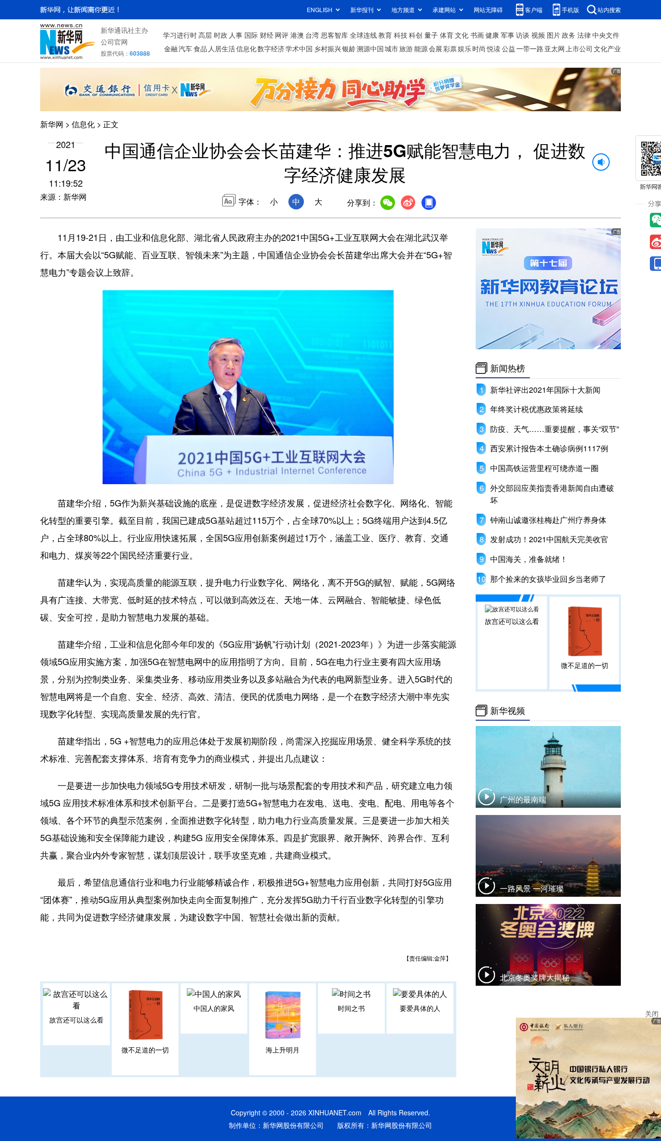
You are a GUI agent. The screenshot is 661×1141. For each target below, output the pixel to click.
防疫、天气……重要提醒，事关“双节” (554, 428)
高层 (205, 35)
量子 (431, 35)
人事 (235, 35)
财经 (266, 35)
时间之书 (351, 1008)
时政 (220, 35)
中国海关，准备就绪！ (529, 558)
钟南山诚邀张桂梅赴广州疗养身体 (548, 519)
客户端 (533, 9)
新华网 (51, 124)
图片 (553, 35)
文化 (461, 35)
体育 (446, 35)
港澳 (297, 35)
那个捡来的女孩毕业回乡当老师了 (548, 578)
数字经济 (271, 48)
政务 (568, 35)
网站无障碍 (488, 9)
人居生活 (221, 48)
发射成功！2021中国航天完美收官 (549, 539)
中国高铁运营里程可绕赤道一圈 (544, 468)
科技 (400, 35)
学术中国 (299, 48)
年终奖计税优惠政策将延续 (536, 409)
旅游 (406, 48)
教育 (385, 35)
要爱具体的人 (420, 1008)
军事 (507, 35)
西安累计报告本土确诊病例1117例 (549, 448)
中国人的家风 (214, 1008)
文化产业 (607, 48)
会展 (435, 48)
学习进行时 (180, 35)
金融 (171, 48)
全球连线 (363, 35)
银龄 (349, 48)
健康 (492, 35)
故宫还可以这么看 (76, 1019)
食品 (200, 48)
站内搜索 (609, 9)
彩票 (450, 48)
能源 (421, 48)
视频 (538, 35)
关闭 (652, 1013)
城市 (391, 48)
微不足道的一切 (145, 1049)
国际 (251, 35)
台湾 (312, 35)
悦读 (493, 48)
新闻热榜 (507, 368)
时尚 (479, 48)
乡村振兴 (327, 48)
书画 (477, 35)
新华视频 (507, 710)
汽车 (185, 48)
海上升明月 (283, 1049)
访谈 (522, 35)
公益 (508, 48)
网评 (281, 35)
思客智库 (334, 35)
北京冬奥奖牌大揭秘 (535, 977)
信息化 (246, 48)
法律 (584, 35)
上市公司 (579, 48)
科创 (415, 35)
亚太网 (554, 48)
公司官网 (114, 41)
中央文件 (605, 35)
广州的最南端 (523, 799)
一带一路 (529, 48)
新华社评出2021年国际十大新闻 (545, 389)
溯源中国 (370, 48)
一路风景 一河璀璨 (532, 888)
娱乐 (464, 48)
